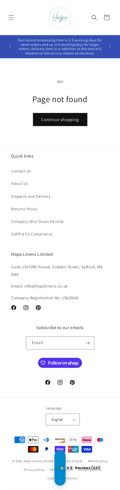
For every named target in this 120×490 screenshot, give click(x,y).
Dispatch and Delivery (31, 196)
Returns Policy (24, 208)
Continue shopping (60, 119)
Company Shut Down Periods (37, 221)
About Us (19, 183)
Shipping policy (90, 470)
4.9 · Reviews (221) (60, 468)
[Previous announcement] (10, 46)
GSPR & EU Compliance (31, 233)
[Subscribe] (88, 342)
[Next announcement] (110, 46)
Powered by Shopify (68, 461)
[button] (11, 17)
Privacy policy (34, 470)
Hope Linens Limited (38, 461)
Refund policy (98, 461)
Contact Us (21, 170)
